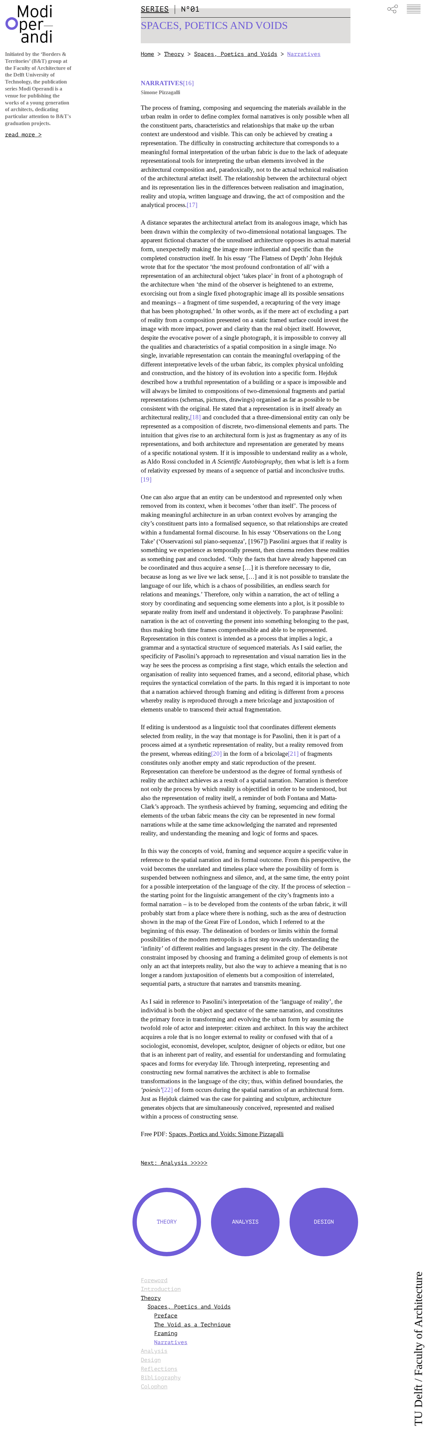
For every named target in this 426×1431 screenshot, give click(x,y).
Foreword (154, 1280)
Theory (174, 54)
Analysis (154, 1351)
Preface (165, 1316)
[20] (216, 753)
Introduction (161, 1289)
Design (151, 1360)
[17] (192, 204)
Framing (165, 1333)
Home (147, 54)
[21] (293, 753)
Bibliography (161, 1377)
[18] (195, 417)
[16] (188, 83)
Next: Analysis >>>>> (174, 1163)
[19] (146, 479)
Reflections (159, 1369)
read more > (23, 134)
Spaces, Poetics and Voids (235, 54)
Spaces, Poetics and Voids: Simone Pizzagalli (226, 1133)
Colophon (154, 1386)
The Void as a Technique (192, 1325)
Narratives (170, 1342)
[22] (167, 1089)
